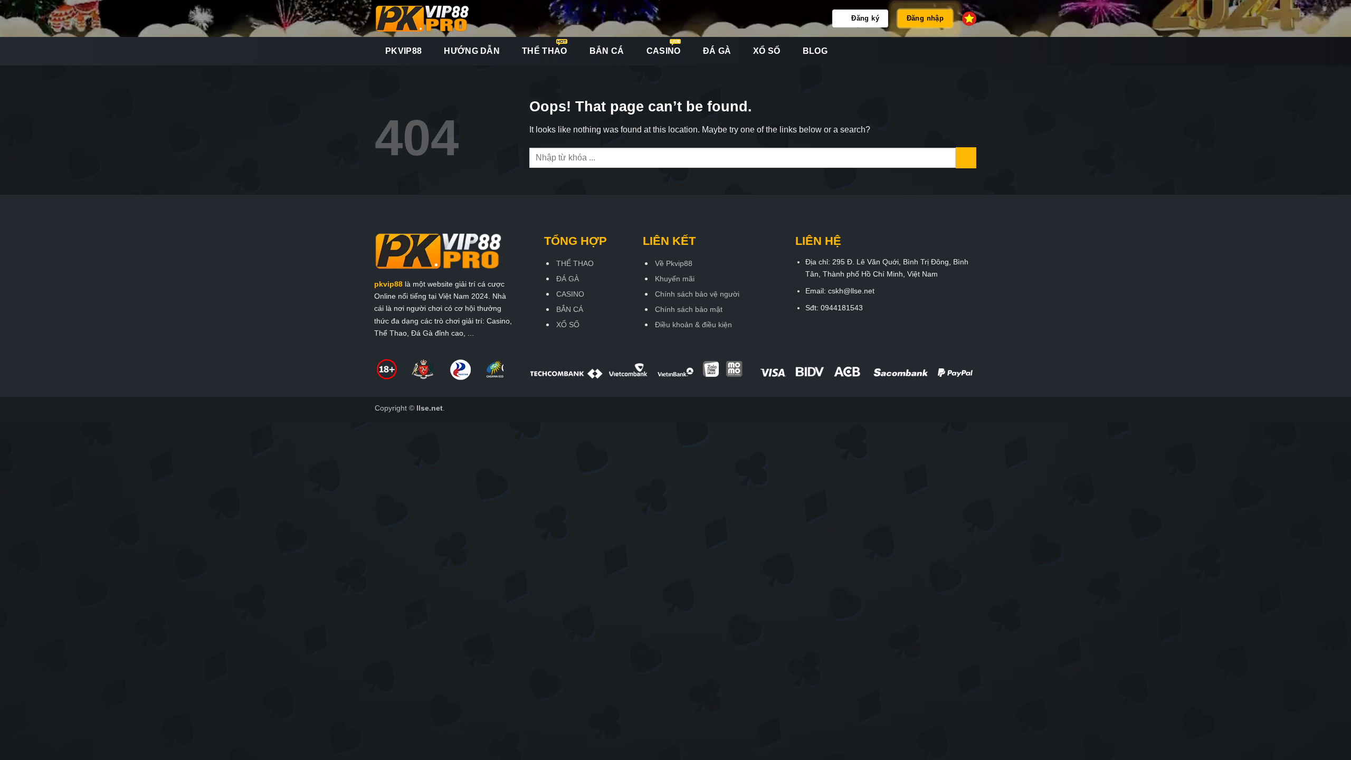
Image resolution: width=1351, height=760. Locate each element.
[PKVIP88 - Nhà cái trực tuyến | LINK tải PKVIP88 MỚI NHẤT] (440, 18)
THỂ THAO (544, 50)
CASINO (663, 50)
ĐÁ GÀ (717, 50)
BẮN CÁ (606, 50)
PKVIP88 (403, 50)
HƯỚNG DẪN (472, 50)
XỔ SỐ (767, 50)
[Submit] (966, 157)
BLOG (815, 50)
